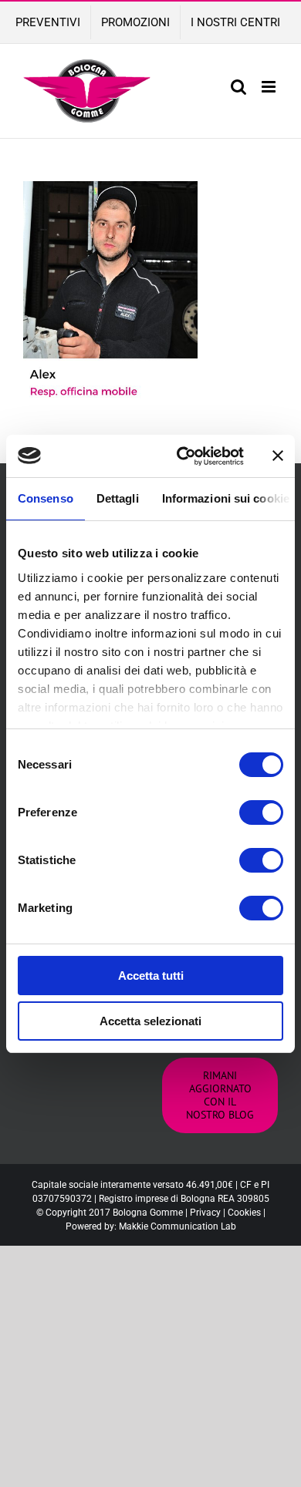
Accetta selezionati (150, 1021)
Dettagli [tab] (117, 498)
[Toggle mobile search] (238, 87)
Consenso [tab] (45, 498)
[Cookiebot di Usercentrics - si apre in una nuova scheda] (182, 456)
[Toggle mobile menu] (270, 87)
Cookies (244, 1212)
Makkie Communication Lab (177, 1226)
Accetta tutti (151, 975)
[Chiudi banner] (277, 455)
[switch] (261, 812)
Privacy (205, 1212)
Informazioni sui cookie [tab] (225, 498)
